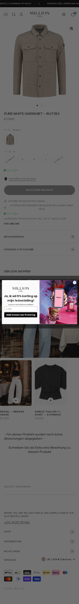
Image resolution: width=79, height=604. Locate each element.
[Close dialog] (74, 282)
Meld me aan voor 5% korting (20, 314)
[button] (20, 289)
